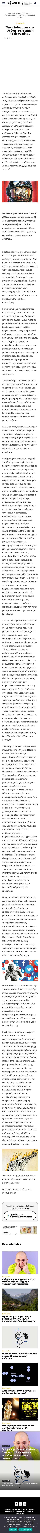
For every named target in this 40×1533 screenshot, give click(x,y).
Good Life (6, 1276)
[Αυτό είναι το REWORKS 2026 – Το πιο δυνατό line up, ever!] (20, 1374)
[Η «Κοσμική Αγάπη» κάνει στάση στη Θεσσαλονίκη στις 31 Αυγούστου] (20, 1409)
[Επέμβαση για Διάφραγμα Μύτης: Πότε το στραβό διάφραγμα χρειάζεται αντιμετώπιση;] (20, 1262)
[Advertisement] (20, 70)
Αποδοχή (13, 1530)
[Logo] (20, 3)
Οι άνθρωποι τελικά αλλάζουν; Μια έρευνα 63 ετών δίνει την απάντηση (19, 1356)
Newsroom (6, 1314)
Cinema (17, 13)
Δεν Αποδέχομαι (25, 1530)
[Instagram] (20, 1504)
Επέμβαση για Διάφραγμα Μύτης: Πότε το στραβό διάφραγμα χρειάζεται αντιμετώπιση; (18, 1281)
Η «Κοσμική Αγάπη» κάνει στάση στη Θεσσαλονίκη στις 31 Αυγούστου (18, 1428)
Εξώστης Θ (26, 13)
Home (10, 13)
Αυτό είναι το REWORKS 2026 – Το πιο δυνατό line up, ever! (19, 1392)
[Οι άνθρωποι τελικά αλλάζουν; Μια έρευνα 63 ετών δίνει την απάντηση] (20, 1337)
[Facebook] (16, 1504)
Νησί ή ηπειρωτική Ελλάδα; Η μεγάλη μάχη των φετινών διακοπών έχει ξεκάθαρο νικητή (18, 1318)
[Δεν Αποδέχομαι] (37, 1524)
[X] (24, 1504)
